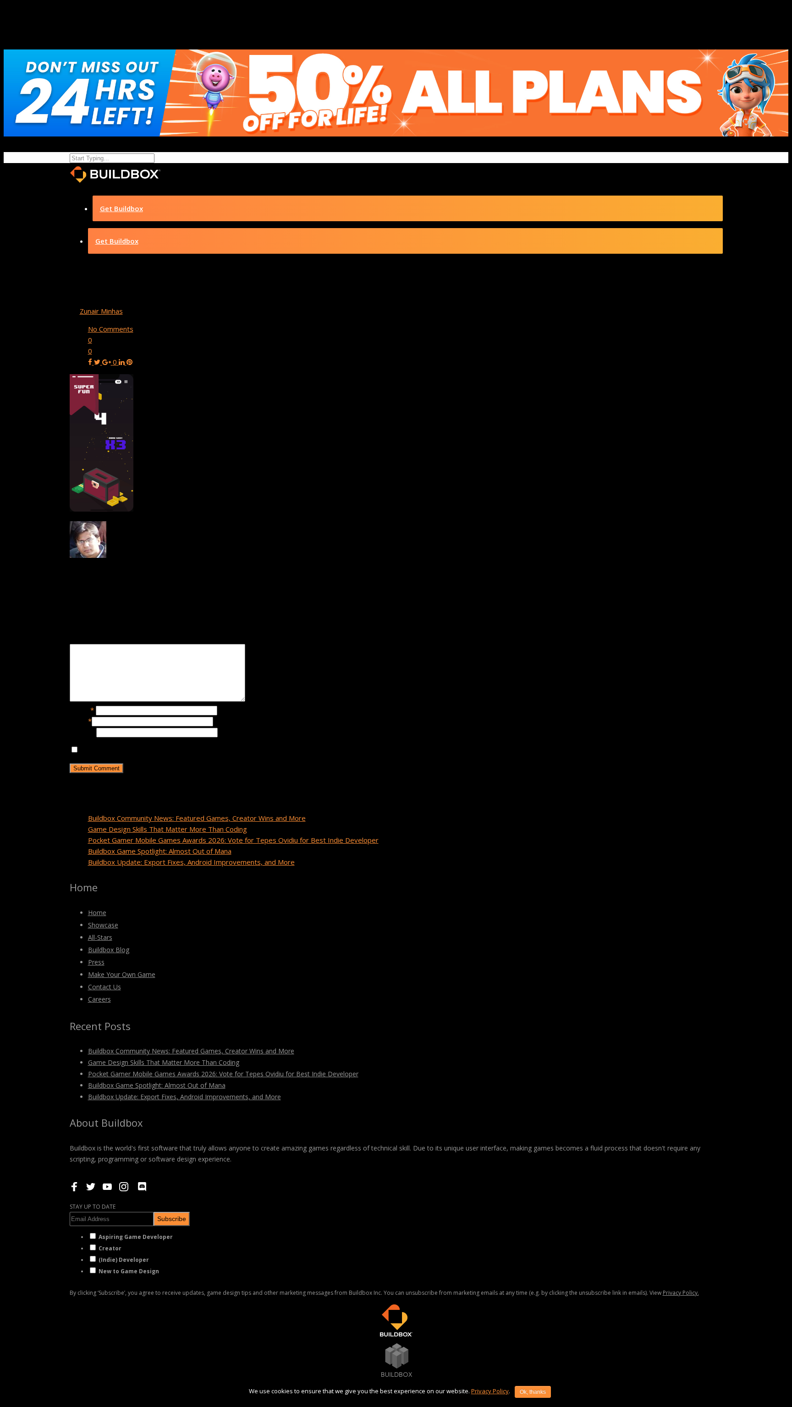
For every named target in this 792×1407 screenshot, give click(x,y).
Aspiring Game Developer (136, 1237)
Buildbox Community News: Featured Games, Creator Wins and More (197, 818)
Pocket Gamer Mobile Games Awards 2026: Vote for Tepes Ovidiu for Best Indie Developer (233, 840)
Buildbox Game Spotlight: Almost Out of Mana (159, 851)
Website (83, 731)
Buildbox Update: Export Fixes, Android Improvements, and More (191, 862)
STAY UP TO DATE (93, 1207)
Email (81, 720)
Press (96, 962)
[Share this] (91, 361)
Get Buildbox (121, 208)
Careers (99, 999)
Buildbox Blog (108, 949)
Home (97, 912)
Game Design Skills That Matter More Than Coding (167, 829)
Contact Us (104, 986)
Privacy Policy (490, 1391)
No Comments (110, 328)
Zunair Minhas (101, 311)
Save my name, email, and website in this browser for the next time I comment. (204, 749)
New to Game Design (129, 1271)
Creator (110, 1248)
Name (82, 709)
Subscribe (171, 1218)
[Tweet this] (98, 361)
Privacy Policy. (681, 1293)
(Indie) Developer (124, 1260)
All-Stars (100, 937)
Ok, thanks (533, 1392)
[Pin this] (129, 361)
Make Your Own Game (121, 974)
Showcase (103, 925)
